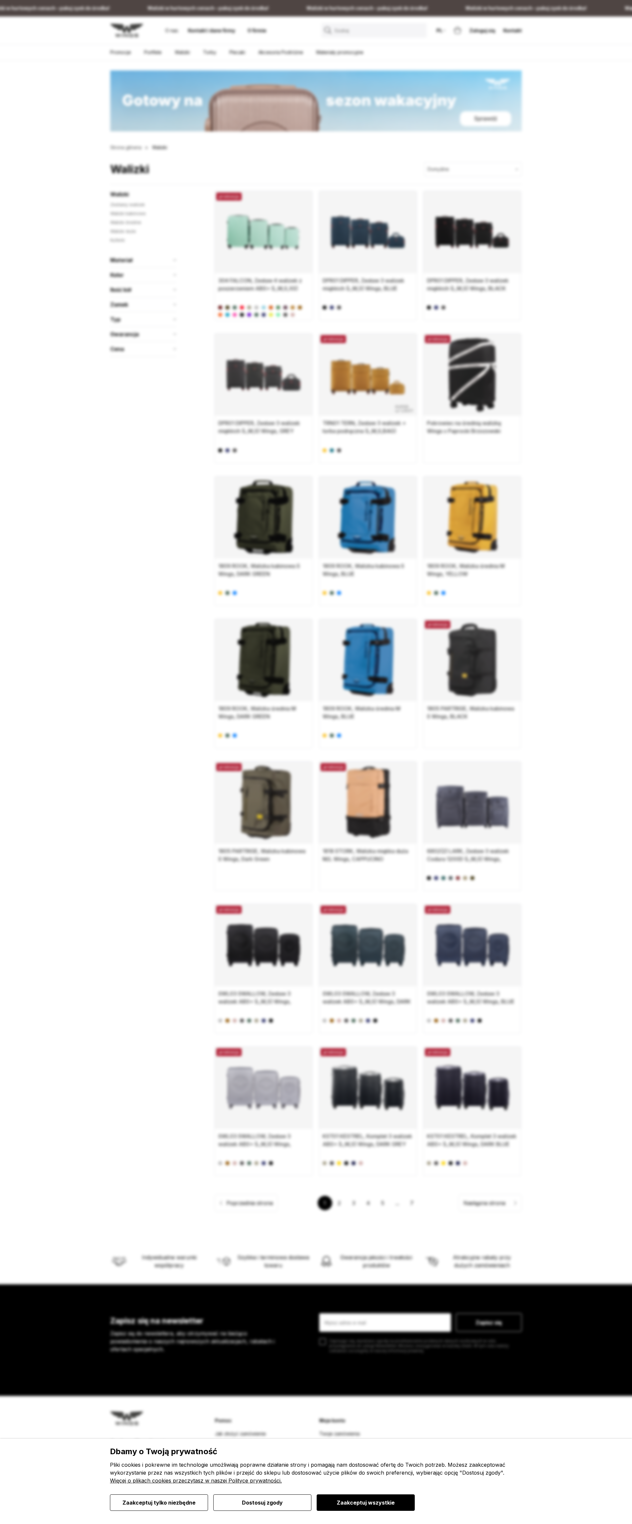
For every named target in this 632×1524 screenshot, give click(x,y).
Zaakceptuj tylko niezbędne (159, 1502)
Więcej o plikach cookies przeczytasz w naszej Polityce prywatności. (196, 1480)
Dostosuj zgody (262, 1502)
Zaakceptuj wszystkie (366, 1502)
